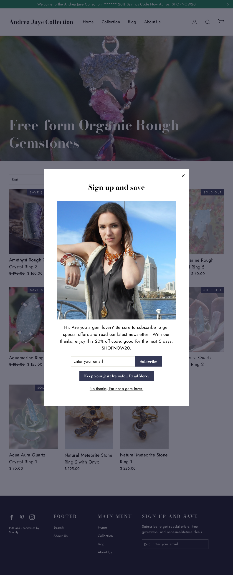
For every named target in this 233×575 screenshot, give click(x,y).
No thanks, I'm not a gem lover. (116, 388)
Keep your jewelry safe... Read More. (116, 376)
